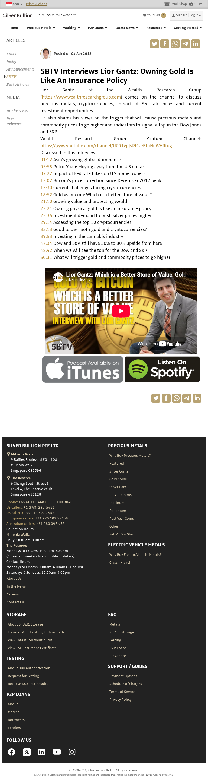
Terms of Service (122, 692)
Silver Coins (118, 471)
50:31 (46, 257)
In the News (16, 586)
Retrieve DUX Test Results (28, 684)
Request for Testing (23, 676)
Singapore (117, 656)
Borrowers (16, 720)
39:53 (46, 236)
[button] (186, 16)
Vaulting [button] (70, 28)
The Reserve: (16, 545)
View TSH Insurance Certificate (32, 648)
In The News (17, 111)
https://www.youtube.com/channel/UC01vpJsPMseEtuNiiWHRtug (106, 146)
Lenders (14, 728)
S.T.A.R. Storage (121, 632)
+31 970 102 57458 (51, 518)
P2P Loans (117, 648)
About (13, 704)
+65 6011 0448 (31, 502)
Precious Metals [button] (39, 28)
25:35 (46, 215)
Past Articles (17, 84)
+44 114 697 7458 (39, 513)
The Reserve (20, 478)
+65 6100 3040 (60, 502)
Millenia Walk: (18, 535)
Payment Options (123, 676)
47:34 (46, 243)
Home (14, 28)
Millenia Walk (21, 454)
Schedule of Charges (125, 684)
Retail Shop (179, 4)
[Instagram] (72, 754)
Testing (115, 640)
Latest (12, 54)
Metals (114, 624)
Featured (116, 463)
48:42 (46, 250)
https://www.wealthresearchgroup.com (81, 97)
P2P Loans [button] (96, 28)
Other (113, 526)
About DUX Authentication (29, 668)
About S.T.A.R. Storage (25, 624)
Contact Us (15, 602)
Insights (13, 61)
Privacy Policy (120, 700)
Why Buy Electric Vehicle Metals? (135, 555)
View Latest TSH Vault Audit (30, 640)
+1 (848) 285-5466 (39, 507)
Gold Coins (118, 479)
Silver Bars (117, 487)
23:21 (46, 208)
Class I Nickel (119, 563)
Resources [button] (154, 28)
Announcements (19, 69)
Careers (13, 594)
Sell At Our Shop (122, 534)
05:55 (46, 166)
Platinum (117, 503)
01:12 (46, 159)
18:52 (46, 194)
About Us (14, 579)
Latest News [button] (125, 28)
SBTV (198, 4)
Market (13, 712)
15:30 (46, 187)
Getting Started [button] (186, 28)
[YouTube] (57, 754)
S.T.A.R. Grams (120, 495)
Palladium (117, 511)
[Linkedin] (41, 754)
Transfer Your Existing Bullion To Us (36, 632)
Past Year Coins (121, 519)
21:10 (46, 201)
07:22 (46, 173)
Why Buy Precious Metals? (130, 456)
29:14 (46, 222)
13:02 (46, 180)
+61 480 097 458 (50, 524)
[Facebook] (11, 754)
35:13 (46, 229)
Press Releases (14, 121)
